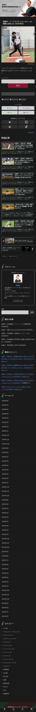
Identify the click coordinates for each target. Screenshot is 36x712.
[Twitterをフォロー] (10, 122)
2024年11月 (5, 491)
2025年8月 (5, 452)
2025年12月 (5, 435)
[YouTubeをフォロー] (10, 127)
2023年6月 (5, 564)
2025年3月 (5, 474)
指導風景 (6, 669)
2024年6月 (5, 513)
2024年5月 (5, 517)
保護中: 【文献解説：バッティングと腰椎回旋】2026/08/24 (16, 325)
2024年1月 (5, 534)
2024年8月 (5, 504)
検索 (2, 309)
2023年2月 (5, 582)
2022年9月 (5, 603)
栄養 (4, 680)
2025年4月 (5, 469)
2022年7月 (5, 612)
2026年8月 (5, 401)
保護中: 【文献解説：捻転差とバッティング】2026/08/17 (15, 335)
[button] (32, 365)
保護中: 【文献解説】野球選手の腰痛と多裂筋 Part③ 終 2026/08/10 (17, 341)
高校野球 (6, 693)
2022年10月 (5, 599)
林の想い (6, 676)
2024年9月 (5, 500)
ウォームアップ (8, 635)
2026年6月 (5, 409)
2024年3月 (5, 525)
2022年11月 (5, 594)
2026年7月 (5, 405)
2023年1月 (5, 586)
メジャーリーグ (8, 659)
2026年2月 (5, 426)
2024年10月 (5, 495)
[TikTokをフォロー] (26, 127)
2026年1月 (5, 431)
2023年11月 (5, 543)
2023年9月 (5, 551)
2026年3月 (5, 422)
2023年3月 (5, 577)
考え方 (5, 687)
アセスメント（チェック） (11, 631)
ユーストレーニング (9, 662)
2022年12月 (5, 590)
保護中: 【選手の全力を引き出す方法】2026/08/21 (17, 330)
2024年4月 (5, 521)
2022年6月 (5, 616)
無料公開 (6, 683)
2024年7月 (5, 508)
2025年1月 (5, 482)
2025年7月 (5, 457)
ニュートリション (9, 649)
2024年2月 (5, 530)
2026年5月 (5, 413)
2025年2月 (5, 478)
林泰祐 (18, 285)
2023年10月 (5, 547)
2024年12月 (5, 487)
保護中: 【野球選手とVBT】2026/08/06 (13, 345)
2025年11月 (5, 439)
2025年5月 (5, 465)
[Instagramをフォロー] (26, 122)
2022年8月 (5, 607)
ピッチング (23, 99)
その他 (5, 628)
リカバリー (6, 666)
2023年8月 (5, 556)
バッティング (14, 99)
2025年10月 (5, 444)
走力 (4, 690)
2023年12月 (5, 538)
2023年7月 (5, 560)
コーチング (6, 99)
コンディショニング (9, 638)
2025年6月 (5, 461)
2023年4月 (5, 573)
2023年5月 (5, 569)
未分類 (5, 673)
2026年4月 (5, 418)
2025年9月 (5, 448)
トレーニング (7, 645)
